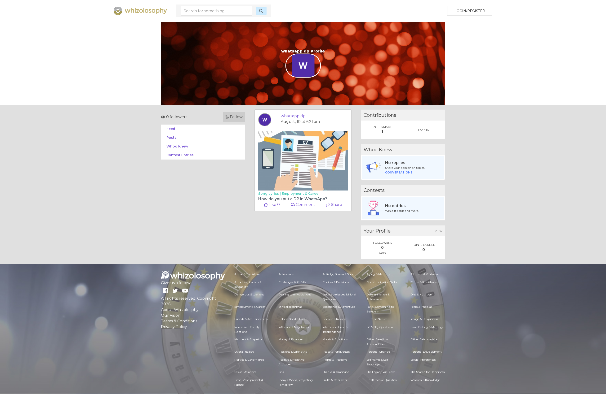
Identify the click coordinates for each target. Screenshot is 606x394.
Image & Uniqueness (424, 319)
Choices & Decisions (335, 282)
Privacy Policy (174, 327)
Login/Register (469, 11)
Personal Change (378, 351)
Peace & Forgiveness (336, 351)
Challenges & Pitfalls (292, 282)
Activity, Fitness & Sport (338, 274)
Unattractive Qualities (381, 380)
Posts (171, 137)
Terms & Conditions (179, 321)
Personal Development (426, 351)
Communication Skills (381, 282)
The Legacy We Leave (380, 372)
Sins (281, 372)
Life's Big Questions (379, 327)
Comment (305, 204)
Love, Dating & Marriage (427, 327)
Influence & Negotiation (294, 327)
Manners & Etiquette (248, 339)
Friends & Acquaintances (250, 319)
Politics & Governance (249, 359)
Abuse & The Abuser (248, 274)
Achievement (287, 274)
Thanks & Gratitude (335, 372)
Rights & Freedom (334, 359)
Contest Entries (180, 155)
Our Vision (170, 315)
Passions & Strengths (292, 351)
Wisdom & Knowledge (425, 380)
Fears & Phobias (421, 306)
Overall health (244, 351)
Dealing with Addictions (294, 294)
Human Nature (376, 319)
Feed (170, 129)
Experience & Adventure (338, 306)
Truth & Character (334, 380)
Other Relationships (424, 339)
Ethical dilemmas (290, 306)
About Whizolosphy (180, 309)
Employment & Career (301, 193)
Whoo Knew (177, 146)
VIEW (438, 231)
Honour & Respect (334, 319)
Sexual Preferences (423, 359)
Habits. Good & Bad (291, 319)
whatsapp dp (293, 116)
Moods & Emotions (335, 339)
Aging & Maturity (378, 274)
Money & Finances (290, 339)
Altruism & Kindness (424, 274)
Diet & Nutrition (421, 294)
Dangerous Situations (249, 294)
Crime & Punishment (425, 282)
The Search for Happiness (427, 372)
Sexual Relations (245, 372)
